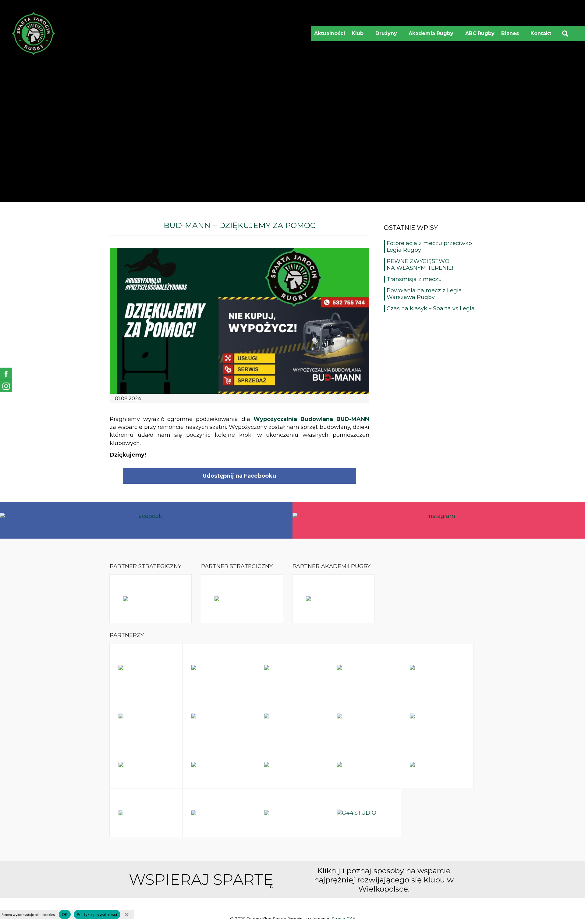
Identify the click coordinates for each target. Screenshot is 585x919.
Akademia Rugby (433, 35)
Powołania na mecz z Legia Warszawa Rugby (424, 294)
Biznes (512, 35)
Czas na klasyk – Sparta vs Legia (431, 308)
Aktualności (329, 33)
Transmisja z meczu (414, 279)
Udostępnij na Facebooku (239, 475)
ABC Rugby (480, 33)
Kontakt (540, 33)
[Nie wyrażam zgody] (126, 914)
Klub (360, 35)
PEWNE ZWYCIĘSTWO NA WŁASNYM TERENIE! (420, 264)
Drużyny (388, 35)
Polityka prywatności (97, 914)
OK (65, 914)
